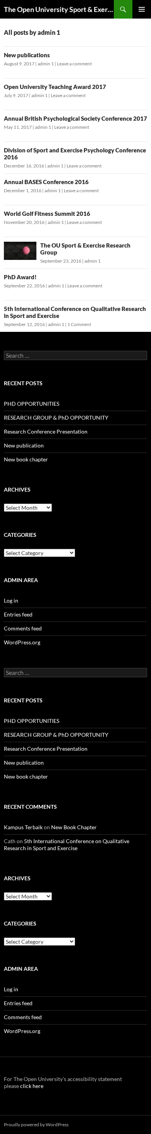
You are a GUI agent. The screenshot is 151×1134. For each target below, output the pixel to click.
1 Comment (79, 324)
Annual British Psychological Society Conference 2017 (75, 118)
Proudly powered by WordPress (36, 1124)
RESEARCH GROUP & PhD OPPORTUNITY (56, 417)
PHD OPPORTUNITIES (31, 403)
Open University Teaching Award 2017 (55, 86)
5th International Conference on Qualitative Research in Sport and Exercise (66, 844)
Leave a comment (74, 64)
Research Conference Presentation (46, 431)
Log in (11, 600)
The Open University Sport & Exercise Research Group (59, 9)
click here (31, 1086)
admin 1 (46, 64)
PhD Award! (20, 276)
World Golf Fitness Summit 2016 (47, 213)
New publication (24, 445)
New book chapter (26, 459)
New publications (27, 54)
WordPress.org (22, 642)
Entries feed (18, 614)
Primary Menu (141, 9)
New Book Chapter (74, 827)
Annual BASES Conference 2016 (46, 181)
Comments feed (23, 628)
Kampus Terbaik (23, 827)
